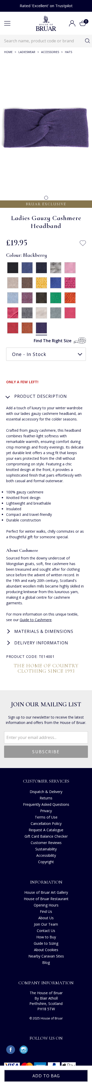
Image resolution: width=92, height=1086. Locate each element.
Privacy (46, 810)
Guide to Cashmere (36, 619)
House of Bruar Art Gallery (46, 892)
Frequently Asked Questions (46, 804)
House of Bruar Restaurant (46, 898)
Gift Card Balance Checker (46, 836)
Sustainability (46, 849)
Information (46, 882)
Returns (46, 798)
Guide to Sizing (46, 943)
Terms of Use (46, 817)
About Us (46, 917)
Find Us (46, 911)
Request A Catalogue (46, 829)
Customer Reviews (46, 842)
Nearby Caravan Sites (46, 956)
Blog (46, 962)
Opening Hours (46, 905)
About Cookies (46, 949)
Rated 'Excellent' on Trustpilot (46, 5)
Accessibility (46, 855)
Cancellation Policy (46, 823)
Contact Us (46, 930)
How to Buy (46, 937)
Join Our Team (46, 924)
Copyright (46, 861)
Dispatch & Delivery (46, 791)
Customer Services (46, 781)
